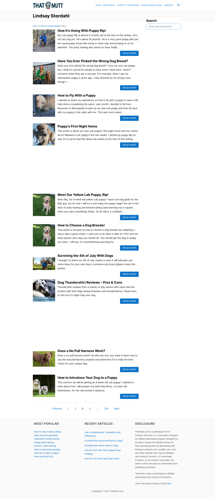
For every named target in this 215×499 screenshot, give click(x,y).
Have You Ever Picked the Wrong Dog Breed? (93, 61)
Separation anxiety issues (47, 439)
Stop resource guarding (45, 435)
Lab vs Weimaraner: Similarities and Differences (102, 434)
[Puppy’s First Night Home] (44, 135)
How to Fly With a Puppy (77, 95)
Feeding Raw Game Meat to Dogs (101, 445)
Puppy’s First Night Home (77, 126)
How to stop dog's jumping (47, 449)
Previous (57, 408)
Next (116, 408)
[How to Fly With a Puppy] (44, 106)
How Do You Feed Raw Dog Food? (102, 458)
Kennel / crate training (45, 446)
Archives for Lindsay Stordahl (49, 26)
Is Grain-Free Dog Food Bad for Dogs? (104, 440)
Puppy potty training (44, 442)
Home (35, 26)
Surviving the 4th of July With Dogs (85, 256)
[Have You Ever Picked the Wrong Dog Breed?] (44, 74)
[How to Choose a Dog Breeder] (44, 236)
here (169, 483)
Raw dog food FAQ (43, 456)
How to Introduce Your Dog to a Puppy (87, 378)
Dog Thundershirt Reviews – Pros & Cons (90, 282)
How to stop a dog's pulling (47, 431)
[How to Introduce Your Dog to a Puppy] (44, 387)
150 (106, 408)
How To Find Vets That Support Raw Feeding (103, 452)
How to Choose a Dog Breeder (81, 225)
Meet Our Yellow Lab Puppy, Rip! (83, 195)
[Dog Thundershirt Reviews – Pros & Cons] (44, 291)
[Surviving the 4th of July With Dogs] (44, 264)
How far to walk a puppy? (46, 453)
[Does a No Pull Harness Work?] (44, 360)
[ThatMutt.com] (55, 5)
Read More (131, 54)
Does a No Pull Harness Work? (81, 351)
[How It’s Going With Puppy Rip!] (44, 42)
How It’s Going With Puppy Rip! (82, 31)
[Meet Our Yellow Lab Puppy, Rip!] (44, 206)
